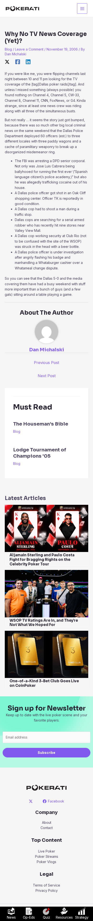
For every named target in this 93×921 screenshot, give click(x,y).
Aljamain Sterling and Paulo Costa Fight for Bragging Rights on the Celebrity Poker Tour (42, 559)
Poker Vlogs (46, 862)
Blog (8, 49)
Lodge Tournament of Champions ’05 (39, 453)
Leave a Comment (29, 49)
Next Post (47, 375)
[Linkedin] (28, 61)
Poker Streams (46, 856)
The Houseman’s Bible (40, 424)
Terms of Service (46, 885)
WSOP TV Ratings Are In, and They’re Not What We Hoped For (44, 622)
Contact (47, 828)
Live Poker (46, 851)
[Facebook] (17, 61)
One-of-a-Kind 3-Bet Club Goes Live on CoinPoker (44, 683)
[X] (7, 61)
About (46, 822)
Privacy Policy (47, 890)
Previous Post (46, 362)
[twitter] (32, 801)
